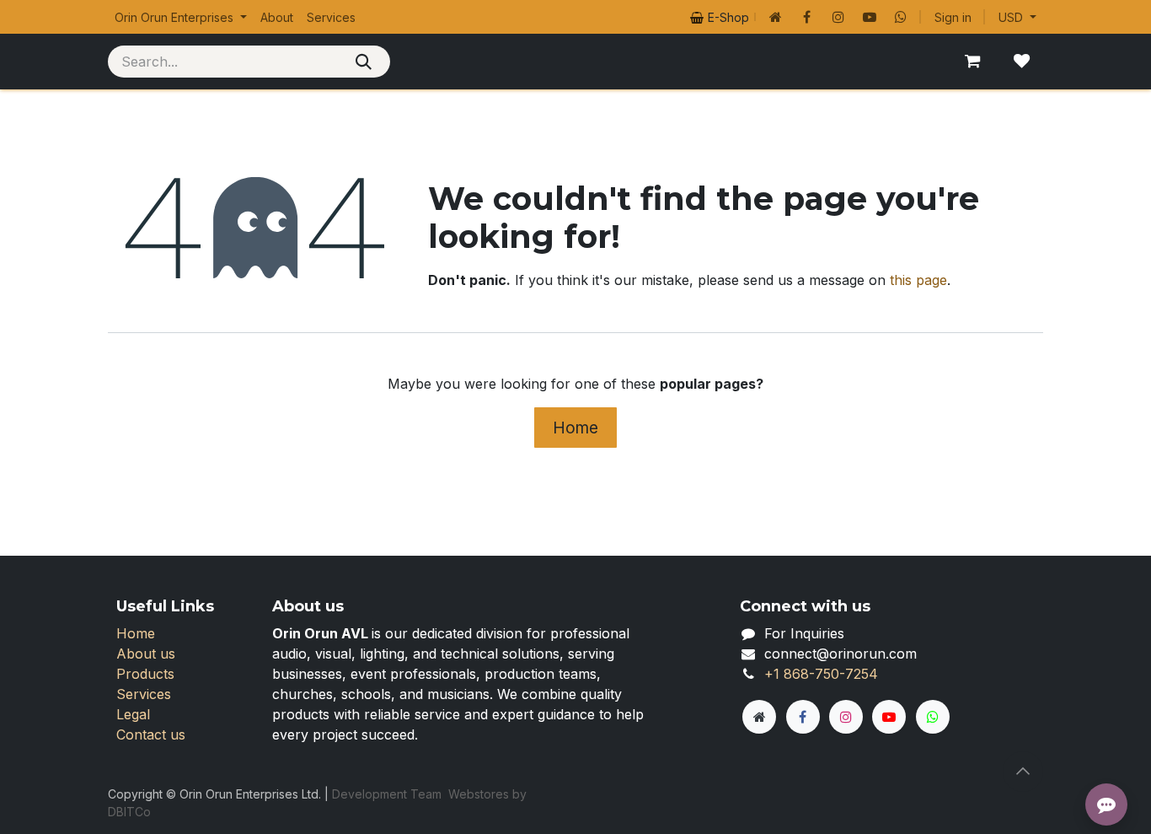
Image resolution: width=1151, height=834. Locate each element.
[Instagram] (838, 16)
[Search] (363, 62)
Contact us (150, 734)
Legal (133, 714)
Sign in (953, 17)
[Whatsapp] (900, 16)
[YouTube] (869, 16)
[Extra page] (759, 717)
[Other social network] (776, 16)
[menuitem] (181, 17)
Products (145, 673)
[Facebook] (807, 16)
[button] (1023, 771)
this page (918, 280)
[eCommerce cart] (972, 61)
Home (575, 427)
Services (143, 694)
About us (145, 653)
